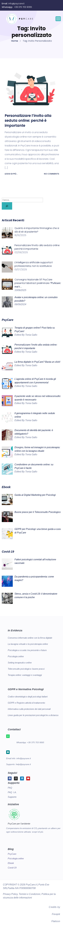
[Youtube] (28, 778)
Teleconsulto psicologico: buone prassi (26, 669)
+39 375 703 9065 (23, 7)
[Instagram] (16, 778)
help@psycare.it (23, 764)
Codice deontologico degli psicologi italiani (27, 696)
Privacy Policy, (10, 894)
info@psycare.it (16, 3)
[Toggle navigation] (58, 18)
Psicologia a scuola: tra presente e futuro (27, 650)
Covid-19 (12, 867)
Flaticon (55, 921)
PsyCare (12, 854)
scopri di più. (38, 832)
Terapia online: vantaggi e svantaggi (25, 675)
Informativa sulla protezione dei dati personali (29, 709)
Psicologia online (16, 656)
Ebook (11, 863)
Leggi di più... (11, 173)
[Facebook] (10, 778)
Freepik (56, 914)
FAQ (10, 787)
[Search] (7, 206)
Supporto (12, 797)
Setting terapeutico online (20, 662)
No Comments (51, 173)
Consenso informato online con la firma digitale (30, 638)
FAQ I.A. (12, 792)
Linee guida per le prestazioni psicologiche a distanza (33, 715)
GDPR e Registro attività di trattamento (26, 703)
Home (14, 41)
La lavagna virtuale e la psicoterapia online (28, 644)
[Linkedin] (22, 778)
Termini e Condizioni (29, 894)
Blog (11, 849)
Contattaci (14, 729)
